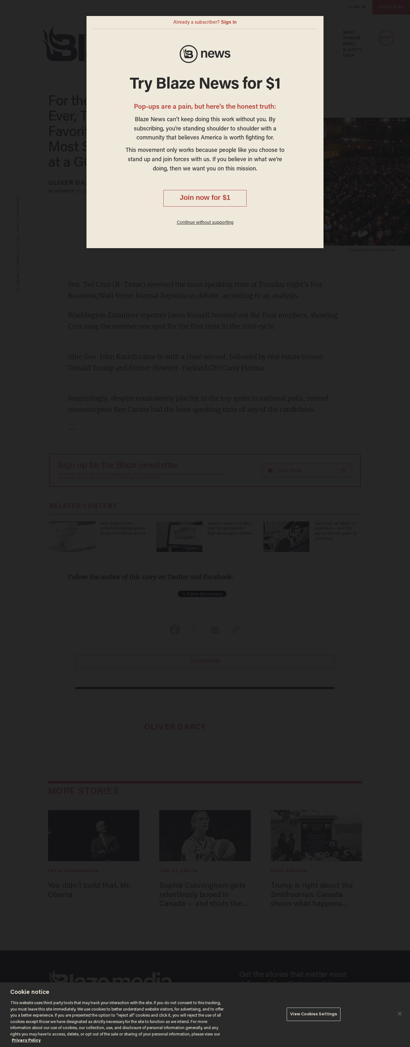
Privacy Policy (26, 1040)
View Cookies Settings (313, 1014)
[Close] (400, 1014)
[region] (205, 1014)
